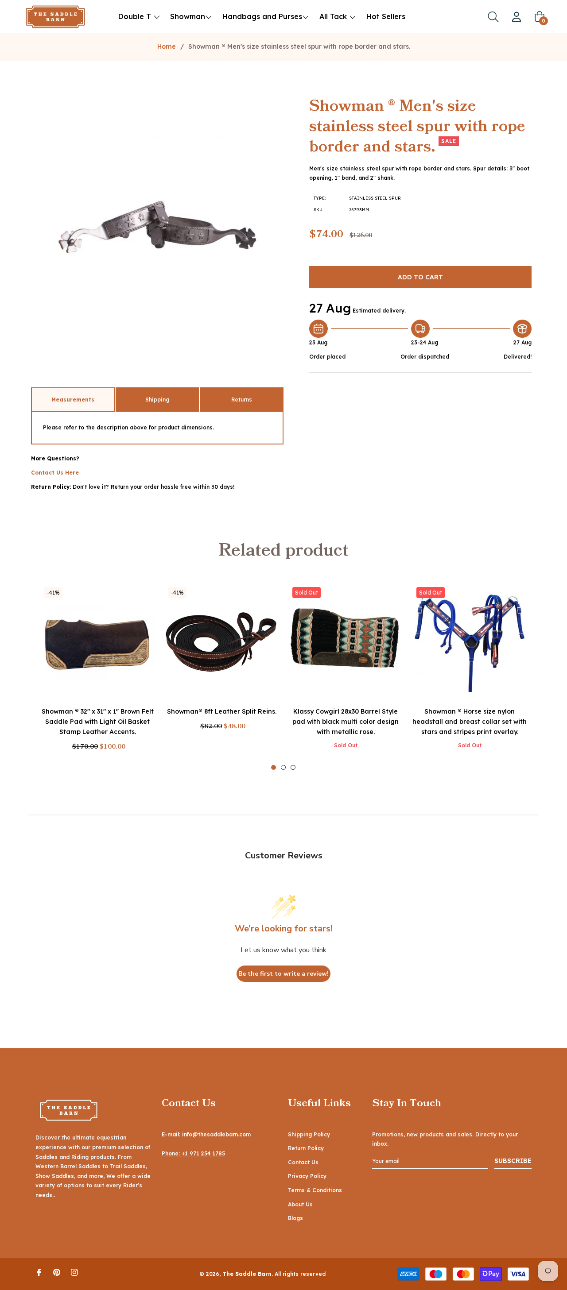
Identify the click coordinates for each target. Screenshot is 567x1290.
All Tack (334, 16)
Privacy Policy (307, 1176)
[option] (97, 676)
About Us (300, 1204)
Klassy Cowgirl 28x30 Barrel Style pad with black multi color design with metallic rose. (345, 721)
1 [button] (273, 767)
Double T (134, 16)
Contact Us (303, 1162)
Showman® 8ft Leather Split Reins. (221, 711)
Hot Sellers (385, 16)
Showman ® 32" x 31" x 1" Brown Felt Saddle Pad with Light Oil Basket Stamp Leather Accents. (98, 721)
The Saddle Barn (247, 1274)
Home (166, 46)
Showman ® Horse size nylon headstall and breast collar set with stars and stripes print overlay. (469, 721)
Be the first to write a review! (283, 973)
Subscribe (513, 1161)
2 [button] (283, 767)
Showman (187, 16)
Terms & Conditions (315, 1190)
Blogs (295, 1218)
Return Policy (306, 1148)
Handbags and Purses (262, 16)
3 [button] (293, 767)
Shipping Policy (309, 1134)
